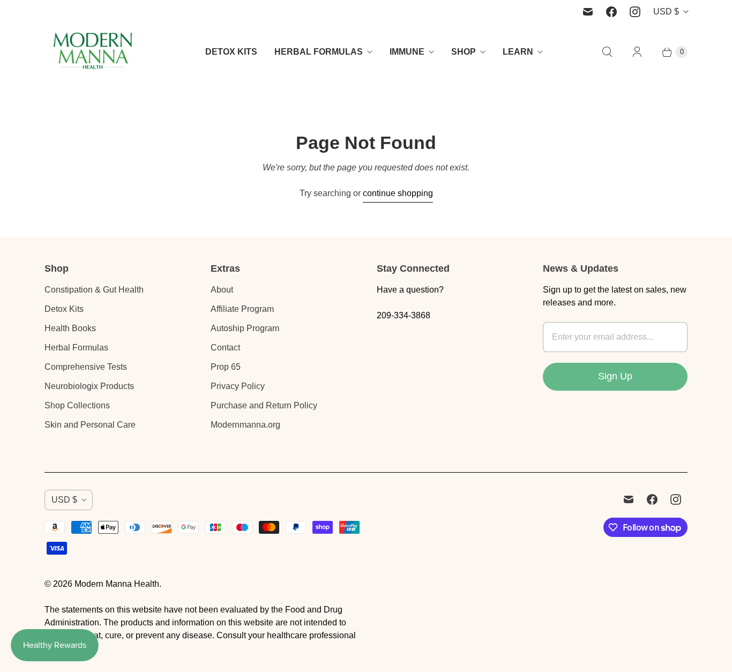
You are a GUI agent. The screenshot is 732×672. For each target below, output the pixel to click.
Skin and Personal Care (90, 424)
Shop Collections (77, 405)
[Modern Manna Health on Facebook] (611, 12)
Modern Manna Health (116, 583)
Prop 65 (226, 366)
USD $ (666, 11)
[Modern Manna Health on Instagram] (635, 12)
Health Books (70, 328)
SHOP (463, 51)
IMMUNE (407, 51)
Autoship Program (245, 328)
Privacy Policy (238, 386)
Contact (225, 347)
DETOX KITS (231, 51)
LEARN (518, 51)
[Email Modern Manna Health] (588, 12)
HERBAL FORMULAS (318, 51)
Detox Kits (64, 308)
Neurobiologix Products (89, 386)
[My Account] (637, 52)
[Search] (607, 52)
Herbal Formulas (76, 347)
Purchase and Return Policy (264, 405)
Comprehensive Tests (85, 366)
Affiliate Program (242, 308)
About (222, 289)
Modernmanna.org (245, 424)
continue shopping (398, 193)
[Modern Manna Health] (92, 52)
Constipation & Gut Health (94, 289)
